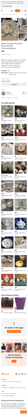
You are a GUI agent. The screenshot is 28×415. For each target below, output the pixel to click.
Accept (24, 412)
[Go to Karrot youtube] (22, 374)
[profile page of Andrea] (3, 93)
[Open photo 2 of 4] (22, 21)
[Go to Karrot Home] (5, 374)
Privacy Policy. (22, 408)
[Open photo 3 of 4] (22, 29)
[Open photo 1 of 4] (9, 29)
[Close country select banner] (26, 2)
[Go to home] (1, 11)
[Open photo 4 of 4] (22, 37)
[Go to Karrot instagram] (19, 374)
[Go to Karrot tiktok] (25, 374)
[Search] (25, 14)
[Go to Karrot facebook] (16, 374)
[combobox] (12, 14)
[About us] (22, 10)
